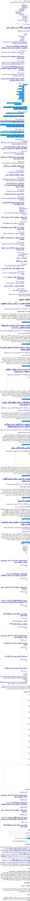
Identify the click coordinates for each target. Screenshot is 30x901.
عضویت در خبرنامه (22, 20)
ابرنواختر (18, 847)
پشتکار (15, 863)
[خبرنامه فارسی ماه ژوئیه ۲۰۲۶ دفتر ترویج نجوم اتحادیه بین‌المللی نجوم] (26, 734)
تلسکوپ (19, 688)
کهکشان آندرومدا (24, 501)
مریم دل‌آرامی (26, 407)
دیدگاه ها (25, 549)
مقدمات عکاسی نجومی (10, 862)
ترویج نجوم (21, 93)
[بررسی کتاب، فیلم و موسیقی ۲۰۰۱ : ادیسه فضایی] (12, 274)
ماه (15, 860)
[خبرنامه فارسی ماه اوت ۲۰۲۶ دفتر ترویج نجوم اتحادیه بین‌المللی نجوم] (23, 632)
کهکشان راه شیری (11, 865)
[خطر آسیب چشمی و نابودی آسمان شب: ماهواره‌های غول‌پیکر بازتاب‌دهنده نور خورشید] (13, 143)
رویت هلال (21, 210)
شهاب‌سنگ (17, 857)
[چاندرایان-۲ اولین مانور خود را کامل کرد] (23, 653)
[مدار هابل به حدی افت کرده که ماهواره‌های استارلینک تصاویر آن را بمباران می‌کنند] (12, 180)
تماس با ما (24, 18)
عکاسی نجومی (20, 91)
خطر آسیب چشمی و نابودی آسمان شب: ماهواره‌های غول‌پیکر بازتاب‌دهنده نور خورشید (14, 147)
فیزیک (22, 37)
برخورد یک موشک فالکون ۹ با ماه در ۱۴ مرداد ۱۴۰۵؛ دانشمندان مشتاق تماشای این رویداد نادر (12, 68)
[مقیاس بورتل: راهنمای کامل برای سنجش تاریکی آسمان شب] (12, 154)
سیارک (29, 687)
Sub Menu (21, 9)
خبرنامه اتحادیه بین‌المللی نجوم (20, 290)
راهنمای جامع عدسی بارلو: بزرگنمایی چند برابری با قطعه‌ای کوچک (15, 108)
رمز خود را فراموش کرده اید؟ (20, 841)
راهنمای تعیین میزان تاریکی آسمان (14, 194)
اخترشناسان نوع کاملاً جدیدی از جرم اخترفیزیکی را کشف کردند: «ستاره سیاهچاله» (14, 47)
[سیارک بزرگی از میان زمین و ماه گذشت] (23, 665)
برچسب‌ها (24, 15)
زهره (27, 687)
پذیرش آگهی (24, 4)
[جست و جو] (29, 24)
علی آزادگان (27, 308)
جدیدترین (25, 546)
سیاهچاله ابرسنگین (23, 857)
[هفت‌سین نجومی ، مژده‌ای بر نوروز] (15, 282)
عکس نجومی (21, 255)
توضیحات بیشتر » (26, 322)
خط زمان (24, 17)
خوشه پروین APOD (21, 261)
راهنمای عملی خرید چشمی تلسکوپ (13, 116)
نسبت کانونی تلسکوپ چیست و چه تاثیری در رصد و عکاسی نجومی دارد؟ (12, 135)
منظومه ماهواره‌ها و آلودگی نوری (14, 174)
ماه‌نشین (9, 860)
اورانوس (27, 27)
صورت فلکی (21, 88)
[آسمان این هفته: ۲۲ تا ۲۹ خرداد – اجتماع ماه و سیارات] (12, 245)
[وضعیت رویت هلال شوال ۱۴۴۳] (19, 621)
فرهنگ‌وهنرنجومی (22, 254)
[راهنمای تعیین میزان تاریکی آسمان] (15, 191)
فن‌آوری (22, 39)
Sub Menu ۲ (18, 11)
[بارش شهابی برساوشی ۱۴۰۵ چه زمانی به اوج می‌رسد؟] (12, 53)
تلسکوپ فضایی (24, 688)
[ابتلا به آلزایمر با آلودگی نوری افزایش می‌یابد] (13, 163)
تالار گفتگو (24, 6)
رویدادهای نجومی (26, 855)
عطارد (12, 857)
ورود (26, 21)
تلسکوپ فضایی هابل (25, 852)
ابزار (23, 90)
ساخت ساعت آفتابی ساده (20, 448)
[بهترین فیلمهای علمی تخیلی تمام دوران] (14, 265)
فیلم (23, 256)
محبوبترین (24, 547)
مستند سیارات (17, 104)
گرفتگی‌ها (21, 211)
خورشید (10, 687)
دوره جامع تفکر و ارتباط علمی (14, 103)
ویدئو (23, 101)
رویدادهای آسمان (23, 208)
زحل (25, 687)
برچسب (25, 550)
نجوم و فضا (21, 36)
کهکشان (26, 865)
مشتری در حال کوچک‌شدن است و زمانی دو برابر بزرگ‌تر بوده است (12, 79)
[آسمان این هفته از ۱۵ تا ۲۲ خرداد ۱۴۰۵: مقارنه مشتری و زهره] (26, 763)
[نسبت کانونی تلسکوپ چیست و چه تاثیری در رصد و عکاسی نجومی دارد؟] (12, 132)
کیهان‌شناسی (21, 98)
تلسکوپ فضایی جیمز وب (9, 850)
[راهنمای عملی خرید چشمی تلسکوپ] (15, 113)
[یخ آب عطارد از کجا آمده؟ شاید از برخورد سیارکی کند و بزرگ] (26, 757)
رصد (23, 87)
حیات (7, 687)
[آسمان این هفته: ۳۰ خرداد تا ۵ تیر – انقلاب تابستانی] (12, 234)
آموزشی (25, 84)
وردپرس (20, 897)
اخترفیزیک (21, 97)
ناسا (27, 863)
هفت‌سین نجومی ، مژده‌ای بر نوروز (14, 286)
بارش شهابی (10, 688)
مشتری (18, 862)
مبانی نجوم (21, 86)
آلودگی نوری (24, 141)
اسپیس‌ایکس (13, 847)
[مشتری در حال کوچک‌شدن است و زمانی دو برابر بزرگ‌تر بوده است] (12, 75)
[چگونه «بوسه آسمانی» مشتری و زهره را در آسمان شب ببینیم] (26, 751)
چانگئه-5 (10, 863)
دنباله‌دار (13, 687)
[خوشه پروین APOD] (21, 258)
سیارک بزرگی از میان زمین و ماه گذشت (15, 668)
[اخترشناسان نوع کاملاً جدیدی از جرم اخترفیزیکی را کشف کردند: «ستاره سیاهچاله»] (13, 43)
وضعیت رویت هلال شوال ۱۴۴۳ (18, 624)
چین (5, 864)
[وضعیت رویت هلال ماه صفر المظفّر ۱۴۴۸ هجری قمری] (12, 224)
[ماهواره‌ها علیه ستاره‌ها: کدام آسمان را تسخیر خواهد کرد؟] (12, 199)
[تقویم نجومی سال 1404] (24, 30)
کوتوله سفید (4, 865)
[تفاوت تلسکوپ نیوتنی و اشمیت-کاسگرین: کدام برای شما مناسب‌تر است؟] (12, 121)
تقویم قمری (16, 688)
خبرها (25, 34)
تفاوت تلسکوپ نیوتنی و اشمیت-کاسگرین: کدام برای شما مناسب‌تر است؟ (12, 125)
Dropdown (24, 7)
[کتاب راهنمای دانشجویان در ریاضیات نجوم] (19, 294)
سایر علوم (21, 40)
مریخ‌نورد (24, 862)
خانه (26, 33)
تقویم (13, 688)
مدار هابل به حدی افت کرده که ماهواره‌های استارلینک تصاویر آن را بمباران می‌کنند (14, 185)
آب (6, 688)
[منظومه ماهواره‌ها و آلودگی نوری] (15, 172)
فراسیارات (21, 96)
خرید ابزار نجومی (23, 291)
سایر (23, 100)
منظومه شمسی (20, 94)
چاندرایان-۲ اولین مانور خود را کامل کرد (16, 656)
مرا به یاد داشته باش (20, 838)
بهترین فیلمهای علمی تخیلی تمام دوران (13, 268)
